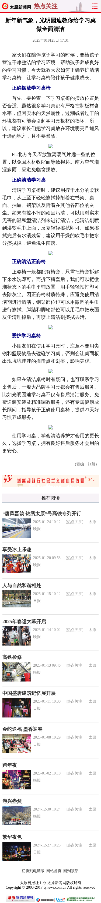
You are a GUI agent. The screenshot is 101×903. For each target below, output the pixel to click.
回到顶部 (70, 871)
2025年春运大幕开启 (24, 621)
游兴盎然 (12, 801)
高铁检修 (12, 657)
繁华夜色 (12, 837)
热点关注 (46, 6)
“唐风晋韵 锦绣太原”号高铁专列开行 (41, 513)
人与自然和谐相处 (21, 585)
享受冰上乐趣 (17, 549)
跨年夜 (9, 765)
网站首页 (53, 871)
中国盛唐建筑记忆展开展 (29, 693)
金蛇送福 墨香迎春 (22, 729)
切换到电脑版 (33, 871)
